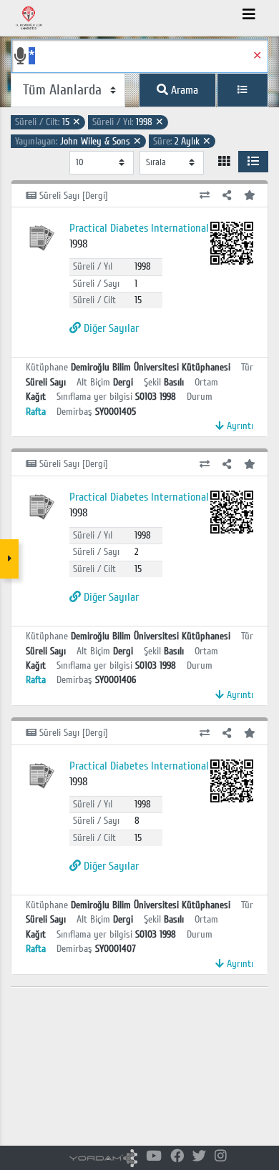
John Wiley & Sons (78, 141)
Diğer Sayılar (110, 328)
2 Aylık (182, 141)
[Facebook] (177, 1157)
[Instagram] (221, 1157)
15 (48, 122)
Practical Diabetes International (139, 228)
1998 (128, 122)
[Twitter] (199, 1157)
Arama (183, 90)
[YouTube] (154, 1157)
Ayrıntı (238, 426)
